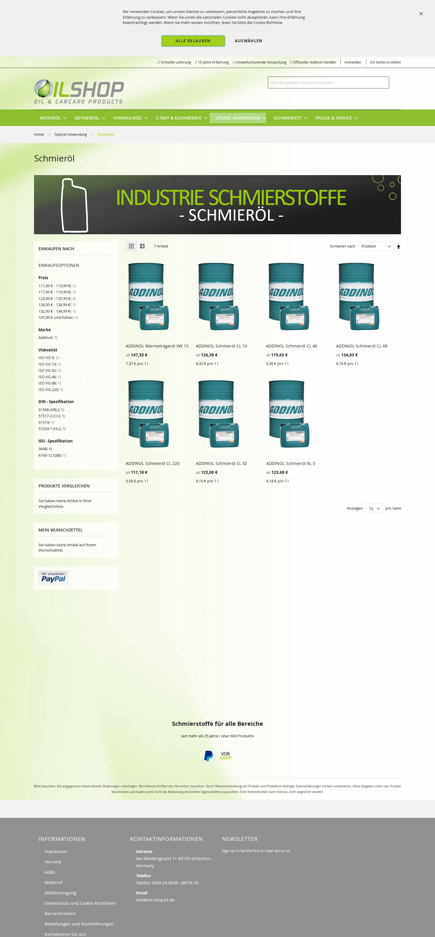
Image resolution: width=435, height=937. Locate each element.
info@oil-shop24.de (155, 900)
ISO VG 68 (49, 383)
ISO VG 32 (49, 370)
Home (39, 134)
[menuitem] (50, 118)
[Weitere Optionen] (53, 582)
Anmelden (352, 62)
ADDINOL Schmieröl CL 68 (361, 346)
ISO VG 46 (49, 376)
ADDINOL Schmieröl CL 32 (221, 463)
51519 (46, 422)
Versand (53, 862)
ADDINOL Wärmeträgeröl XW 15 (157, 346)
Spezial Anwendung (71, 134)
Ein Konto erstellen (385, 62)
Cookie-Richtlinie (267, 22)
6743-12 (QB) (52, 455)
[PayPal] (208, 760)
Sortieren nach (342, 246)
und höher (58, 317)
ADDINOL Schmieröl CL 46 (291, 346)
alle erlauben (193, 40)
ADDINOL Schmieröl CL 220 (152, 463)
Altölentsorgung (60, 893)
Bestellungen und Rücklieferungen (79, 924)
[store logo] (80, 89)
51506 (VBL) (51, 409)
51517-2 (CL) (51, 416)
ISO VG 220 (50, 389)
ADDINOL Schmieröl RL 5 (290, 463)
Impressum (56, 851)
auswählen (249, 40)
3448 (45, 448)
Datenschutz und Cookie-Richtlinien (80, 903)
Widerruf (53, 882)
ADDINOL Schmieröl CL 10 (221, 346)
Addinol (47, 337)
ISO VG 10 (49, 364)
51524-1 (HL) (52, 428)
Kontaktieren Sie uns (65, 934)
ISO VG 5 (48, 357)
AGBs (50, 872)
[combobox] (328, 82)
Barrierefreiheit (60, 913)
